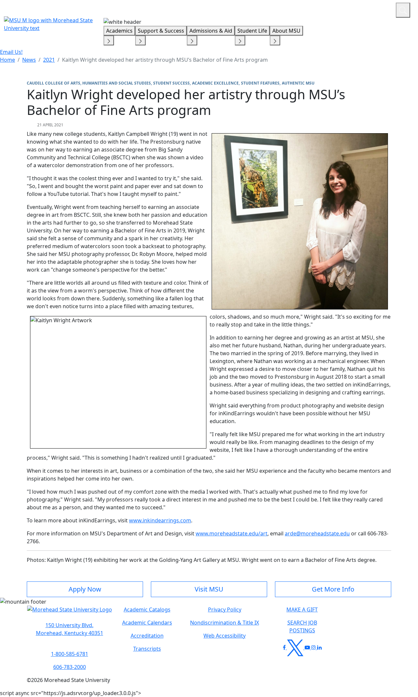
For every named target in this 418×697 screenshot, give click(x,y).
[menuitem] (7, 60)
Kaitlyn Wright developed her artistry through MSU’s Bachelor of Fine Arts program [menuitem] (165, 59)
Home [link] (7, 59)
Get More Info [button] (333, 589)
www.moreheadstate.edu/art (231, 533)
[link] (69, 629)
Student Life (252, 30)
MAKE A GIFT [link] (302, 609)
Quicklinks (305, 9)
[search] (403, 10)
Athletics (378, 9)
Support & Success (161, 30)
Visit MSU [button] (209, 589)
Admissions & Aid (210, 30)
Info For (266, 9)
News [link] (29, 59)
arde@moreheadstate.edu (317, 533)
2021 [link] (49, 59)
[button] (69, 612)
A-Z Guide (347, 9)
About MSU (286, 30)
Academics (119, 30)
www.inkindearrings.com (160, 520)
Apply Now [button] (85, 589)
